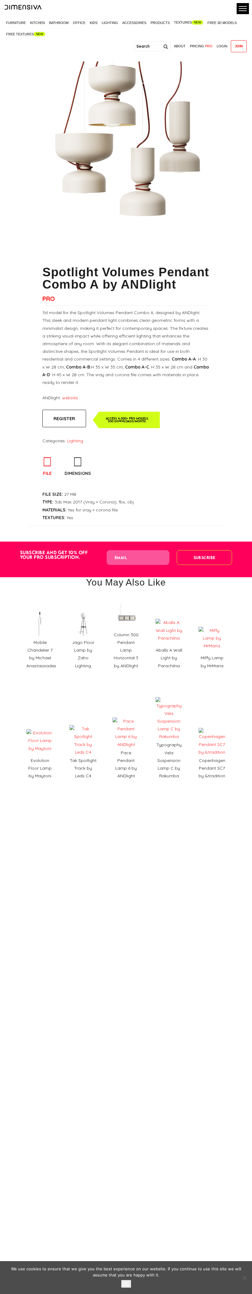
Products (160, 23)
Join (239, 46)
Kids (93, 23)
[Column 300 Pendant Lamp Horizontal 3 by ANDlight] (126, 601)
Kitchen (37, 23)
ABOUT (180, 46)
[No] (244, 1278)
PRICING (201, 46)
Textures (183, 22)
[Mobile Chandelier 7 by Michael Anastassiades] (39, 609)
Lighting (110, 23)
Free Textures (20, 34)
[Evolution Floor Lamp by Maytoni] (39, 727)
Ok (126, 1283)
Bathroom (59, 23)
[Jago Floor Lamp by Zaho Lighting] (82, 609)
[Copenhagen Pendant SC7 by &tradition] (212, 726)
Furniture (16, 23)
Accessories (134, 23)
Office (79, 23)
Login (222, 46)
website (70, 397)
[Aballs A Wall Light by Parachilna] (169, 616)
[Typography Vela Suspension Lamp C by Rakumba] (169, 695)
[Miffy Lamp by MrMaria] (212, 624)
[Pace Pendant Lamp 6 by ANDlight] (126, 715)
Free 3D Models (222, 23)
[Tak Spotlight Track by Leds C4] (82, 723)
